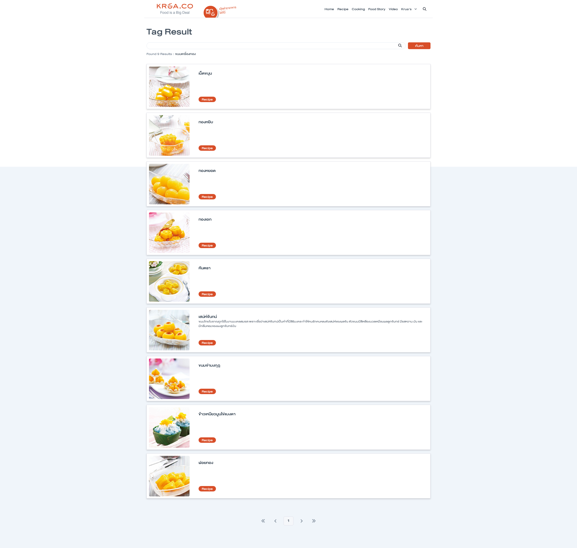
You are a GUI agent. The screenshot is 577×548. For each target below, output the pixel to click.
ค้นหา (419, 45)
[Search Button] (400, 45)
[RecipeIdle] (220, 10)
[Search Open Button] (424, 9)
